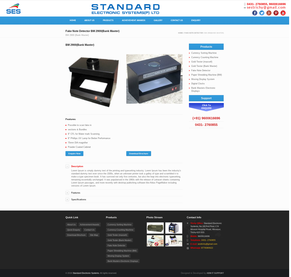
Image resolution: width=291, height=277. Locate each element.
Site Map (94, 235)
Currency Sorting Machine (204, 53)
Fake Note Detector (193, 33)
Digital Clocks (198, 83)
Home (73, 20)
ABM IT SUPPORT (215, 273)
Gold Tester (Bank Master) (204, 66)
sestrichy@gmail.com (266, 8)
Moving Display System (203, 79)
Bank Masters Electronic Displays (123, 261)
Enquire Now (74, 153)
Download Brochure (138, 153)
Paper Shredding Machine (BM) (206, 75)
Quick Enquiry (73, 230)
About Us (89, 20)
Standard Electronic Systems (86, 273)
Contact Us (177, 20)
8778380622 (207, 248)
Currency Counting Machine (204, 57)
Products (108, 20)
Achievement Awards (133, 20)
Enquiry (195, 20)
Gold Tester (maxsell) (201, 61)
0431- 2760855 (208, 240)
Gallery (158, 20)
